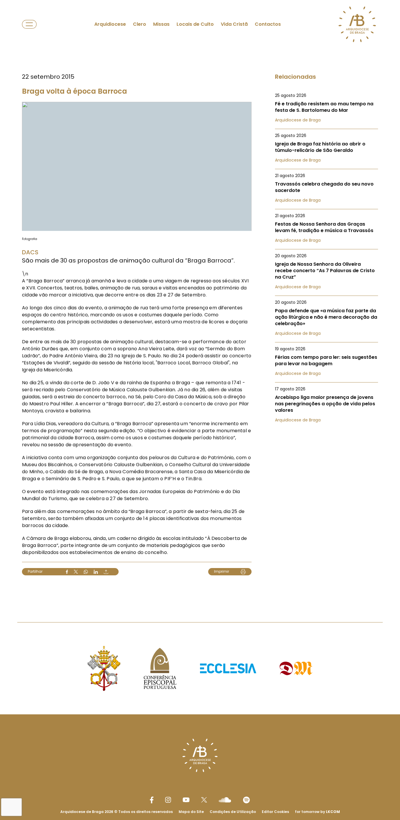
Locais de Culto (195, 24)
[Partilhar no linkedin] (96, 572)
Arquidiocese (110, 24)
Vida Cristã (234, 24)
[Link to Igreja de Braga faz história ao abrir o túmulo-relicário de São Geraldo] (326, 148)
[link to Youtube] (186, 799)
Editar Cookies (275, 811)
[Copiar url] (106, 572)
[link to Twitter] (204, 799)
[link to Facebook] (151, 800)
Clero (139, 24)
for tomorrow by (317, 811)
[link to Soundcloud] (225, 799)
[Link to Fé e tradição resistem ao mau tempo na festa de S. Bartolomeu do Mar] (326, 107)
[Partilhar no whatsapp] (86, 572)
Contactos (268, 24)
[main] (200, 299)
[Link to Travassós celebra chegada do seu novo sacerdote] (326, 188)
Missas (161, 24)
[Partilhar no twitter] (76, 572)
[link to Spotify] (246, 800)
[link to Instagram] (168, 800)
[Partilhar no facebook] (67, 572)
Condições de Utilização (233, 811)
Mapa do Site (191, 811)
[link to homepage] (357, 24)
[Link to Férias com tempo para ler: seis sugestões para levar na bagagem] (326, 361)
